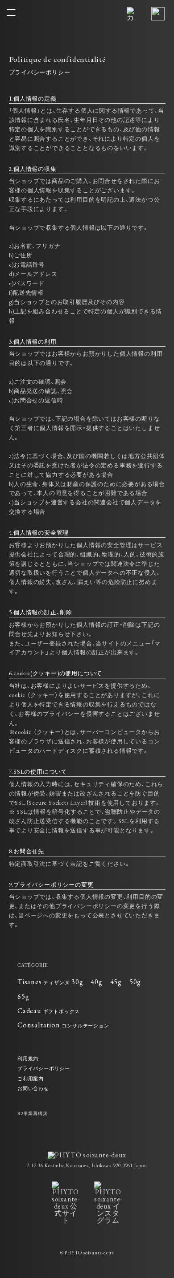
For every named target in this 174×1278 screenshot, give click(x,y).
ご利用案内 (30, 1078)
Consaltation (63, 1025)
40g (96, 981)
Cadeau (48, 1010)
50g (135, 981)
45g (116, 981)
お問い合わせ (33, 1088)
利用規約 (27, 1058)
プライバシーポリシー (43, 1068)
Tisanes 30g (50, 981)
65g (23, 996)
